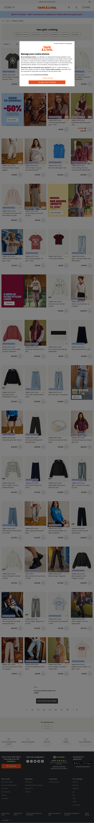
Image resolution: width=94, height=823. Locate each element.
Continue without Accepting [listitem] (63, 43)
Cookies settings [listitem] (47, 78)
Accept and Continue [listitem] (47, 82)
